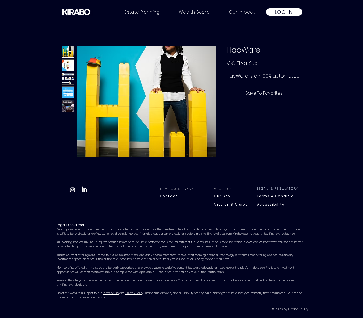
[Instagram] (72, 189)
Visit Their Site (242, 63)
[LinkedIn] (84, 189)
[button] (242, 12)
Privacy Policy (134, 293)
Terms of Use (111, 293)
